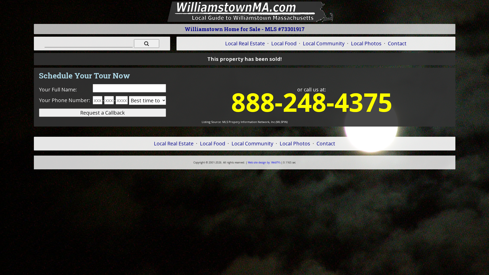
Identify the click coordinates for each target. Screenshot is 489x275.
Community (324, 43)
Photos (366, 43)
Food (283, 43)
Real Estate (245, 43)
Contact (397, 43)
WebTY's (264, 162)
